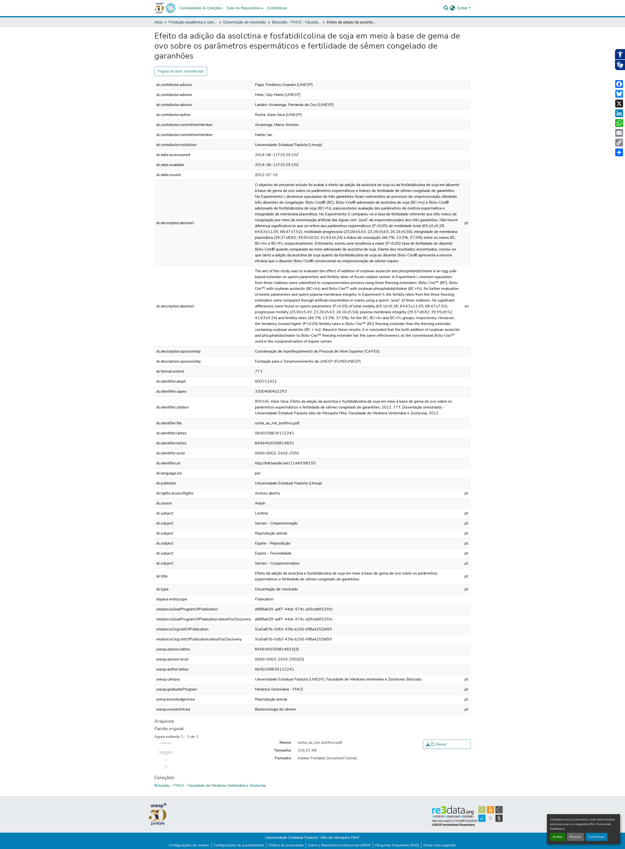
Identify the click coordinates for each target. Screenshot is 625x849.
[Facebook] (619, 84)
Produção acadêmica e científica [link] (192, 22)
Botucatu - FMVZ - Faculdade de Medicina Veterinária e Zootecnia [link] (296, 22)
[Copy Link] (619, 142)
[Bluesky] (619, 94)
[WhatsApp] (619, 123)
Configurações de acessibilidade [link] (239, 845)
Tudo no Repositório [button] (243, 8)
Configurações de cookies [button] (189, 845)
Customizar (596, 837)
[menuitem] (244, 8)
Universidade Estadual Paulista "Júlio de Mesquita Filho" (312, 837)
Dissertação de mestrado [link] (244, 22)
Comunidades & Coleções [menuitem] (200, 8)
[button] (170, 8)
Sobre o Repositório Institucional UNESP (339, 845)
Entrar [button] (463, 8)
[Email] (619, 133)
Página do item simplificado (180, 71)
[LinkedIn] (619, 113)
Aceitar (558, 837)
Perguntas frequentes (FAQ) (397, 845)
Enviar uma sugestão (440, 845)
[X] (619, 103)
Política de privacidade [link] (286, 845)
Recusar (575, 837)
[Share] (619, 152)
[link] (447, 744)
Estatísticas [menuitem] (277, 8)
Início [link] (158, 22)
